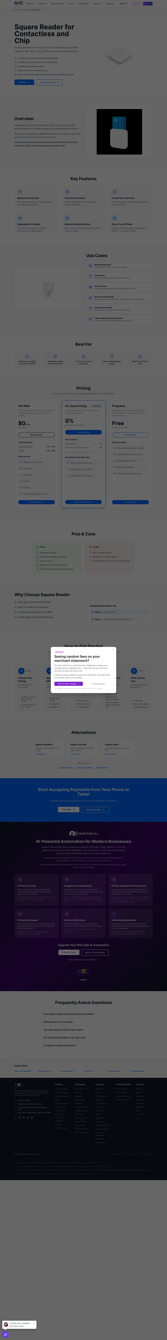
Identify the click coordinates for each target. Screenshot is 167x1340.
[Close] (113, 650)
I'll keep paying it (98, 684)
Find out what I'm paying (67, 684)
